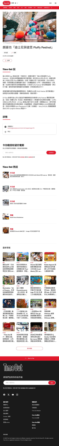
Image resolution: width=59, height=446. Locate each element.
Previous (5, 26)
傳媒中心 (5, 405)
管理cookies (6, 422)
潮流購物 (30, 7)
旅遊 (25, 7)
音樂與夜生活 (46, 7)
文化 (22, 7)
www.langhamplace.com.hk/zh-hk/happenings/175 (21, 128)
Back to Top (31, 358)
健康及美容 (39, 7)
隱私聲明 (5, 413)
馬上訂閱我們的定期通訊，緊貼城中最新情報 (15, 148)
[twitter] (8, 395)
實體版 (34, 425)
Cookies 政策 (6, 416)
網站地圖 (5, 434)
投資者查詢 (6, 408)
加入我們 (5, 410)
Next (53, 26)
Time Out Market (36, 410)
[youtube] (13, 395)
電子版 (34, 428)
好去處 (10, 7)
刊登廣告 (34, 408)
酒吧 (18, 7)
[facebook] (4, 395)
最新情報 (5, 7)
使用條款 (22, 157)
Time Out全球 (35, 418)
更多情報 (29, 348)
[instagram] (17, 395)
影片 (35, 7)
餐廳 (14, 7)
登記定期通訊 (35, 405)
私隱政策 (30, 157)
